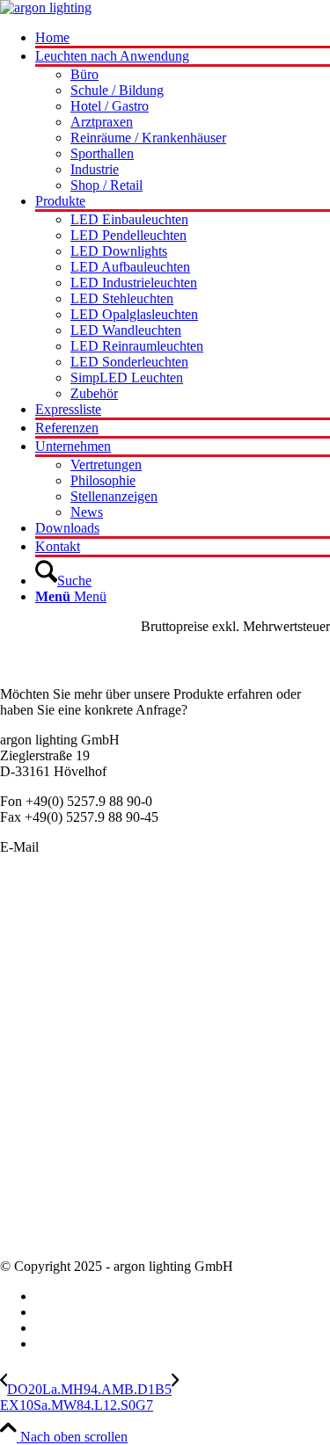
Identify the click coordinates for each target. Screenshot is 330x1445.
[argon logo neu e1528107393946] (46, 7)
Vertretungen (35, 1204)
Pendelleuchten (42, 915)
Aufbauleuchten (44, 962)
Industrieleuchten (47, 1010)
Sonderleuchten (43, 931)
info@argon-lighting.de (107, 846)
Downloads (32, 1236)
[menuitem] (182, 39)
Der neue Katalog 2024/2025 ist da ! (101, 1125)
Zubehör (24, 1057)
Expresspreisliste (46, 1157)
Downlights (32, 994)
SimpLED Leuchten (56, 1042)
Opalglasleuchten (48, 978)
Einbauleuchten (43, 947)
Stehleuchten (35, 1026)
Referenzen (31, 1220)
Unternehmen (38, 1172)
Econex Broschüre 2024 (67, 1141)
